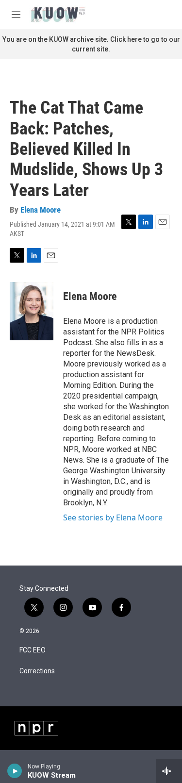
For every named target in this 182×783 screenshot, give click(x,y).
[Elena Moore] (31, 311)
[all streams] (169, 771)
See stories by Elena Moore (113, 517)
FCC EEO (32, 650)
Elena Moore (40, 210)
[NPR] (36, 728)
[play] (15, 771)
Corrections (37, 671)
